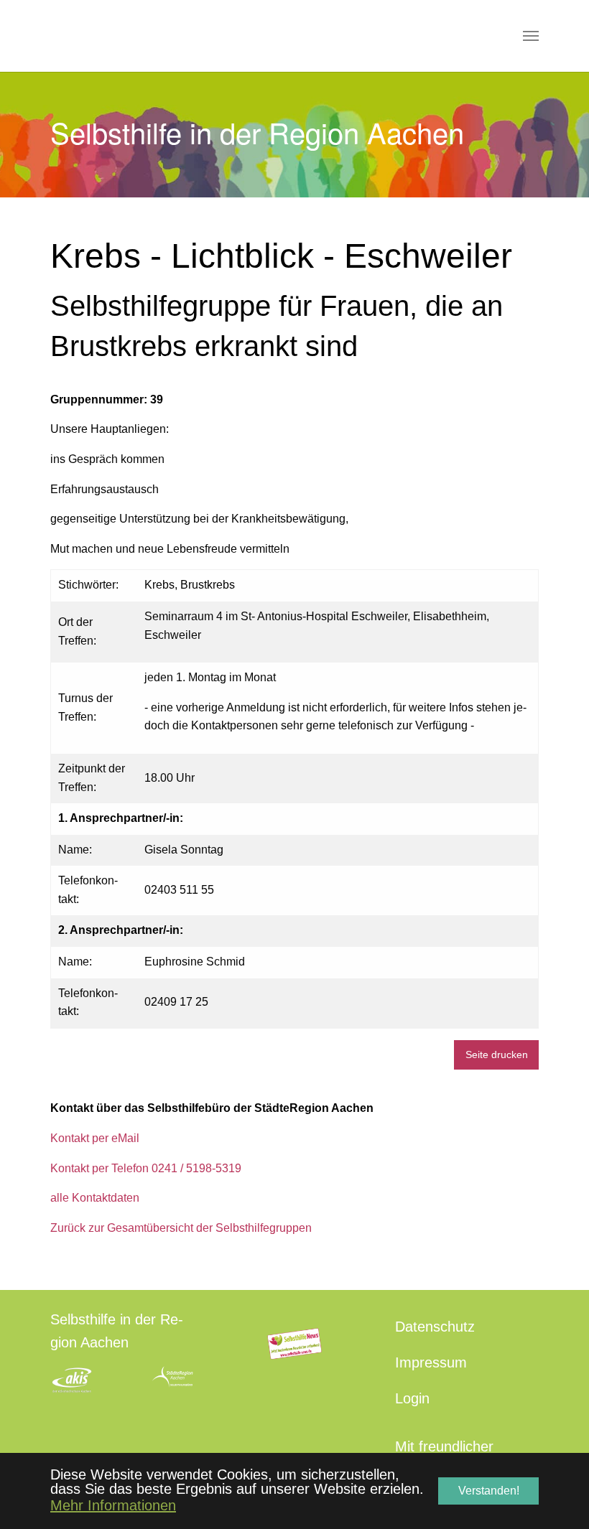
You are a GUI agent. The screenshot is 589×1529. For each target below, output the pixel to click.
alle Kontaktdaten (94, 1198)
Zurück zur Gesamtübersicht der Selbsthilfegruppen (181, 1228)
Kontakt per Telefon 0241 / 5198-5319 (145, 1168)
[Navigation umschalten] (531, 36)
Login (412, 1398)
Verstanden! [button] (488, 1490)
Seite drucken (496, 1054)
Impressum (431, 1362)
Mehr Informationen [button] (113, 1505)
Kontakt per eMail (94, 1138)
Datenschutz (435, 1326)
